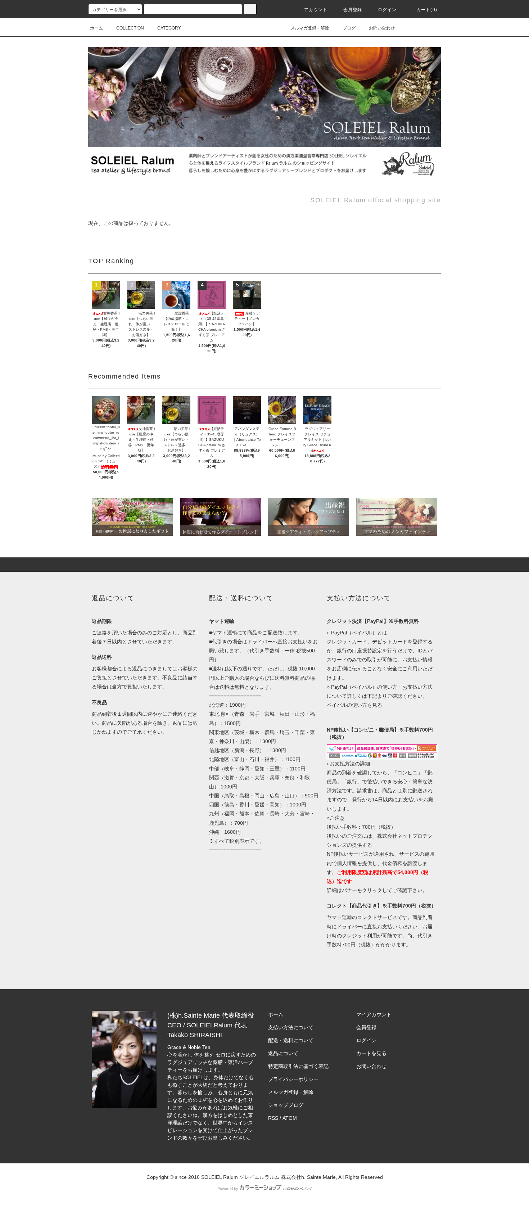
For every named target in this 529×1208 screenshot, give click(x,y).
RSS (273, 1118)
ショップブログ (285, 1105)
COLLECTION (130, 28)
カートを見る (371, 1053)
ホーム (96, 28)
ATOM (289, 1118)
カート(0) (426, 9)
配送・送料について (290, 1040)
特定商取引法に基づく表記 (298, 1066)
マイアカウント (374, 1014)
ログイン (387, 9)
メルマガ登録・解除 (309, 28)
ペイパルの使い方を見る (354, 705)
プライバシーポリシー (293, 1079)
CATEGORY (169, 28)
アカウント (316, 9)
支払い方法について (290, 1027)
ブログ (349, 28)
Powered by (227, 1188)
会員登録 (352, 9)
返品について (283, 1053)
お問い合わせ (382, 28)
